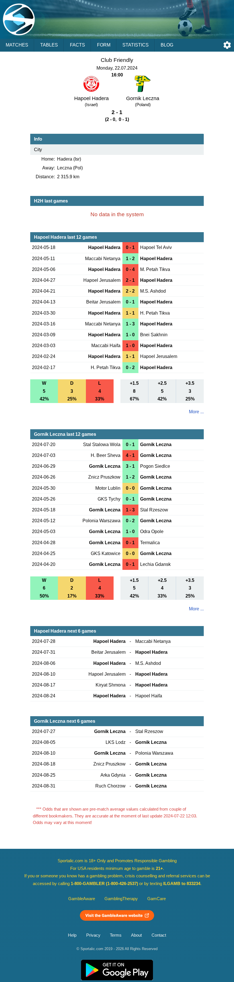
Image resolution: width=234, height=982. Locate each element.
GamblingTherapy (121, 898)
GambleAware (81, 898)
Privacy (93, 935)
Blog (167, 44)
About (136, 935)
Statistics (135, 44)
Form (103, 44)
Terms (116, 935)
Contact (159, 935)
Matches (17, 44)
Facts (77, 44)
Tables (49, 44)
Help (72, 935)
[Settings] (227, 45)
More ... (196, 411)
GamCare (156, 898)
